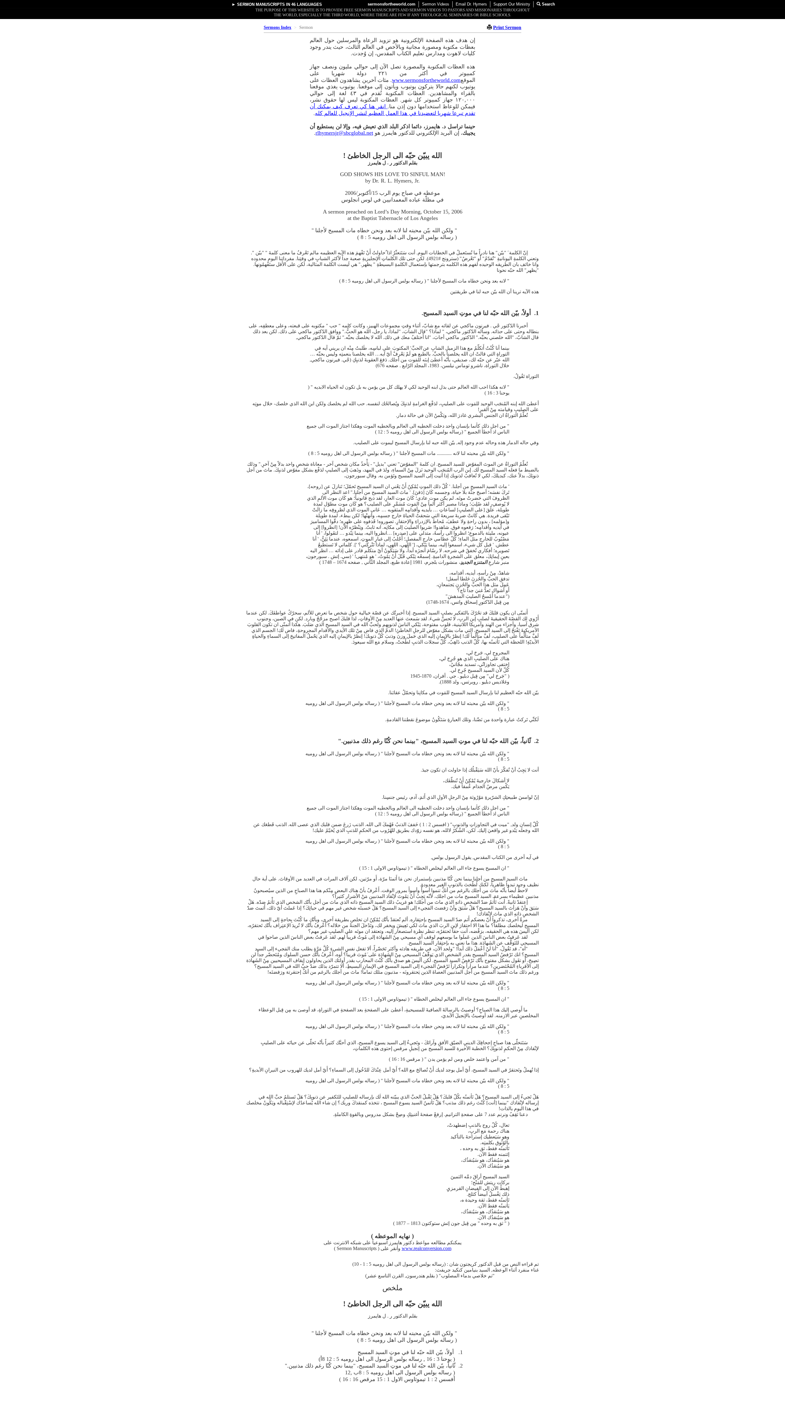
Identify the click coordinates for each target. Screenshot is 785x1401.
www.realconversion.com (426, 1248)
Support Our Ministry (511, 4)
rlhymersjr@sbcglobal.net (344, 133)
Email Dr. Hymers (471, 4)
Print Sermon (507, 27)
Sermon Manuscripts (261, 4)
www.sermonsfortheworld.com (426, 80)
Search (548, 4)
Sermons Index (277, 27)
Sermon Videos (435, 4)
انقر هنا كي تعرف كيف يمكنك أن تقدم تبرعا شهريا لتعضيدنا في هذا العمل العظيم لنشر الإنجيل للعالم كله (392, 109)
